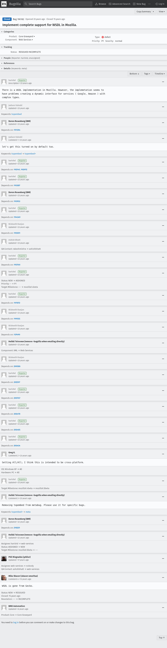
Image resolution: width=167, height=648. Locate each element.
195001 (17, 233)
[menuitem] (100, 4)
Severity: (109, 41)
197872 (17, 303)
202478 (17, 414)
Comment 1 (13, 140)
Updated (12, 108)
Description (13, 83)
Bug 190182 (18, 19)
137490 (17, 334)
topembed (17, 114)
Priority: (96, 41)
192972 (24, 169)
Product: (13, 36)
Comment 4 (13, 579)
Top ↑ (162, 637)
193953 (17, 201)
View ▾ (162, 11)
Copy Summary (144, 11)
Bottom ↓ (134, 73)
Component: (11, 39)
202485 (17, 430)
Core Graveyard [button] (27, 36)
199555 (17, 318)
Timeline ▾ (160, 73)
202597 (17, 382)
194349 (17, 217)
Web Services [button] (26, 39)
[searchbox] (57, 4)
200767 (17, 398)
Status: (14, 52)
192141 (17, 169)
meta (28, 512)
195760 (17, 264)
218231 (17, 527)
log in (16, 622)
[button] (159, 4)
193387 (17, 185)
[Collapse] (163, 81)
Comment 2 (13, 456)
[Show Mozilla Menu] (4, 4)
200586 (17, 366)
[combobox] (57, 4)
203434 (17, 445)
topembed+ (30, 153)
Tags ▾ (147, 73)
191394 (17, 130)
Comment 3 (13, 498)
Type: (97, 37)
